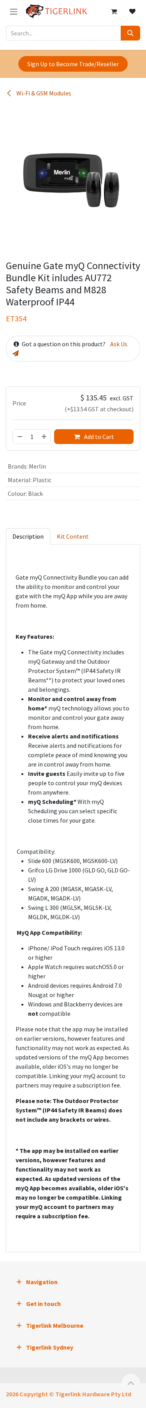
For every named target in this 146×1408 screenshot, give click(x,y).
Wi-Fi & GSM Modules (43, 93)
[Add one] (44, 437)
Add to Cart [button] (98, 437)
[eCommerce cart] (113, 11)
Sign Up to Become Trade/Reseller (73, 64)
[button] (130, 1383)
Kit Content (73, 536)
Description (28, 536)
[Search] (130, 33)
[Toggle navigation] (13, 11)
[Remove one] (19, 437)
